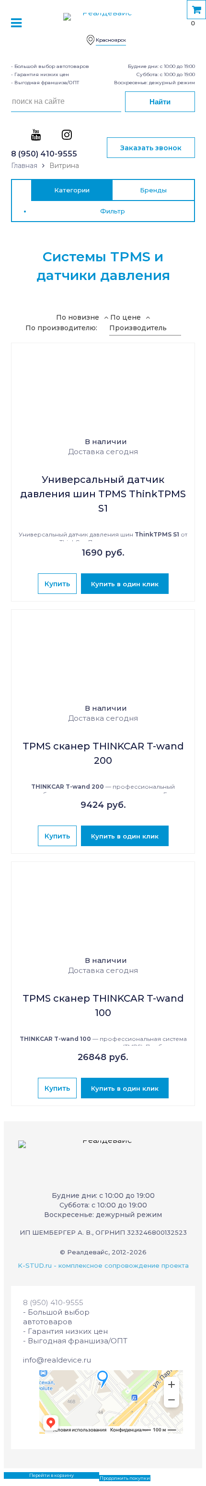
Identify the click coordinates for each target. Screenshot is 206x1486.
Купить (57, 584)
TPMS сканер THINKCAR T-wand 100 (103, 1005)
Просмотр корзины (26, 1475)
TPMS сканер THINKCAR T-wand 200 (103, 753)
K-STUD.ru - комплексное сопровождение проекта (103, 1265)
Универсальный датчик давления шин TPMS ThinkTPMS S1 (103, 494)
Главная (24, 165)
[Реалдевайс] (103, 21)
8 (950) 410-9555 (44, 153)
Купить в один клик (125, 584)
